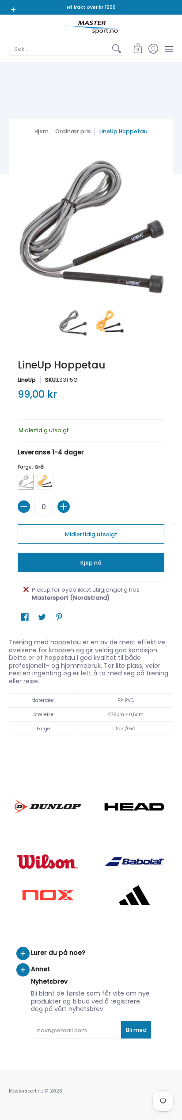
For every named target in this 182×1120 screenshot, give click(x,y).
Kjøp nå (91, 562)
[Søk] (117, 48)
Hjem (41, 131)
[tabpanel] (91, 689)
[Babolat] (134, 862)
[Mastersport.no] (91, 27)
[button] (137, 49)
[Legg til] (63, 506)
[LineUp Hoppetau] (73, 323)
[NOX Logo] (48, 894)
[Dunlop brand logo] (48, 806)
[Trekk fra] (24, 506)
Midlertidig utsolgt (91, 534)
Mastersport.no (26, 1091)
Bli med (136, 1030)
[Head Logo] (134, 807)
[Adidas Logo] (134, 895)
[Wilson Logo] (48, 861)
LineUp (27, 380)
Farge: (31, 467)
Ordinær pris (73, 131)
